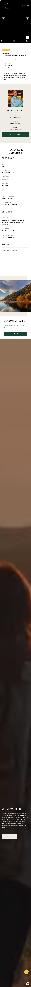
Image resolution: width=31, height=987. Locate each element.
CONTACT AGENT (15, 134)
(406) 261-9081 (15, 123)
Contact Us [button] (10, 836)
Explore (15, 334)
